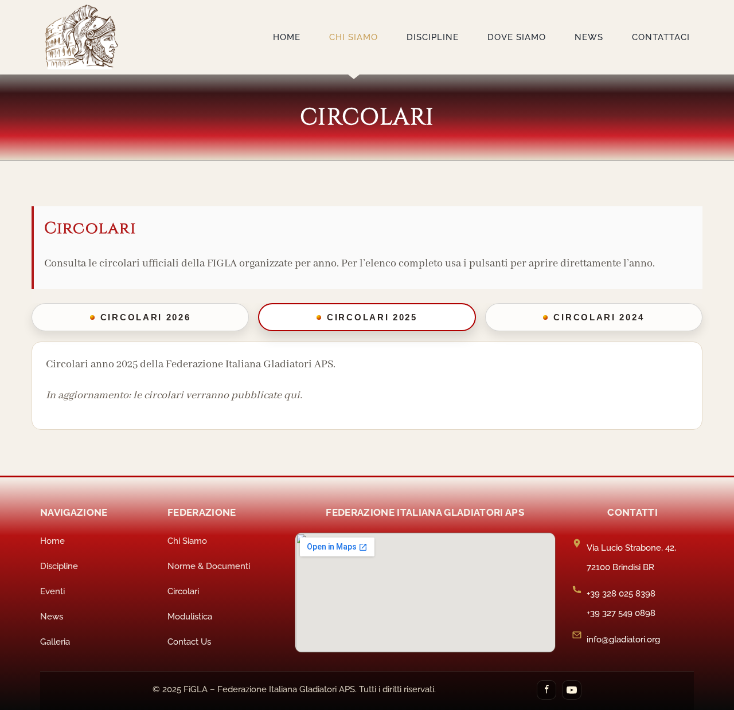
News (51, 616)
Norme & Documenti (208, 566)
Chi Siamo (187, 541)
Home (52, 541)
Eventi (52, 591)
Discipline (59, 566)
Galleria (55, 642)
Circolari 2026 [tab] (145, 317)
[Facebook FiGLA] (546, 690)
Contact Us (189, 642)
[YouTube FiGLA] (571, 690)
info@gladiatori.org (623, 639)
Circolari (183, 591)
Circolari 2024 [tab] (598, 317)
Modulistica (189, 616)
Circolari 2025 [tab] (372, 317)
